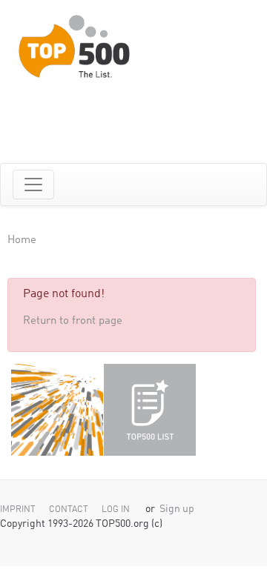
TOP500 (57, 410)
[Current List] (150, 410)
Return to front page (72, 321)
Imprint (18, 509)
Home (21, 240)
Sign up (176, 509)
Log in (116, 509)
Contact (68, 509)
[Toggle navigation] (33, 184)
